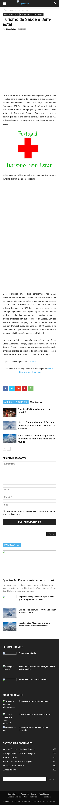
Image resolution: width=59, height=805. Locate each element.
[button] (55, 3)
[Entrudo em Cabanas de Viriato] (9, 683)
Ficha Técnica (44, 794)
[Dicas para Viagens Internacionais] (9, 704)
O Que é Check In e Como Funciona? (35, 714)
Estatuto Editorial (14, 797)
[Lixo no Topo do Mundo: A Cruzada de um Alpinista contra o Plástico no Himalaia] (9, 425)
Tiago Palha (11, 29)
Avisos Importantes (28, 794)
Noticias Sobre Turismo (18, 10)
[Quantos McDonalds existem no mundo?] (9, 412)
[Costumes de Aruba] (9, 656)
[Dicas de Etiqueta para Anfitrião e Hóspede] (9, 731)
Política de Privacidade (32, 797)
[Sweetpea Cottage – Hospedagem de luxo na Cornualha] (9, 670)
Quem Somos (13, 794)
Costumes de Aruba (27, 653)
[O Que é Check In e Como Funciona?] (9, 719)
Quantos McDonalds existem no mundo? (28, 580)
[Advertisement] (29, 63)
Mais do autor (36, 402)
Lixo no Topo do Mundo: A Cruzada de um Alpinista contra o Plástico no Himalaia (36, 425)
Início (5, 10)
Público (33, 361)
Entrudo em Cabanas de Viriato (33, 679)
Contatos (47, 797)
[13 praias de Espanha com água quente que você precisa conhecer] (9, 600)
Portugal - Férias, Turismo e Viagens (31, 14)
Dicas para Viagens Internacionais (34, 701)
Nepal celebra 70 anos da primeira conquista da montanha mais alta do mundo (37, 438)
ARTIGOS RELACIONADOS (15, 402)
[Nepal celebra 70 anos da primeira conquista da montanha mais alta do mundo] (9, 438)
